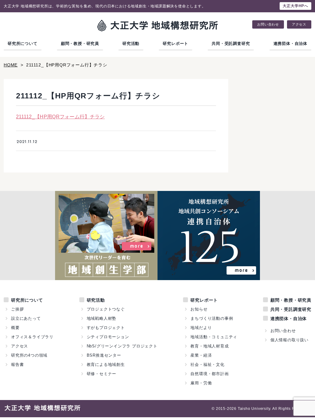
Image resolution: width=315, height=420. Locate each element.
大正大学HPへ (295, 6)
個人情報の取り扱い (289, 340)
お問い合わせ (268, 24)
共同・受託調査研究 (231, 43)
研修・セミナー (102, 373)
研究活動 (130, 43)
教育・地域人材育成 (209, 346)
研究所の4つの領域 (29, 355)
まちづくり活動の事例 (211, 318)
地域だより (201, 327)
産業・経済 (201, 355)
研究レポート (175, 43)
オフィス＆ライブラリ (32, 337)
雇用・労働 (201, 383)
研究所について (23, 43)
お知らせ (198, 309)
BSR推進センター (104, 355)
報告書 (17, 364)
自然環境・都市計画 (209, 373)
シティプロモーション (108, 337)
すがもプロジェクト (106, 327)
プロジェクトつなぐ (106, 309)
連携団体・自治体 (290, 43)
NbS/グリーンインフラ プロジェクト (122, 346)
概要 (15, 327)
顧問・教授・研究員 (80, 43)
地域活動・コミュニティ (213, 337)
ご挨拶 (17, 309)
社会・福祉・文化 (207, 364)
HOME (11, 64)
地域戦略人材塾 (102, 318)
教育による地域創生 (106, 364)
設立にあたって (26, 318)
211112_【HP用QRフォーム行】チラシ (60, 116)
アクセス (299, 24)
